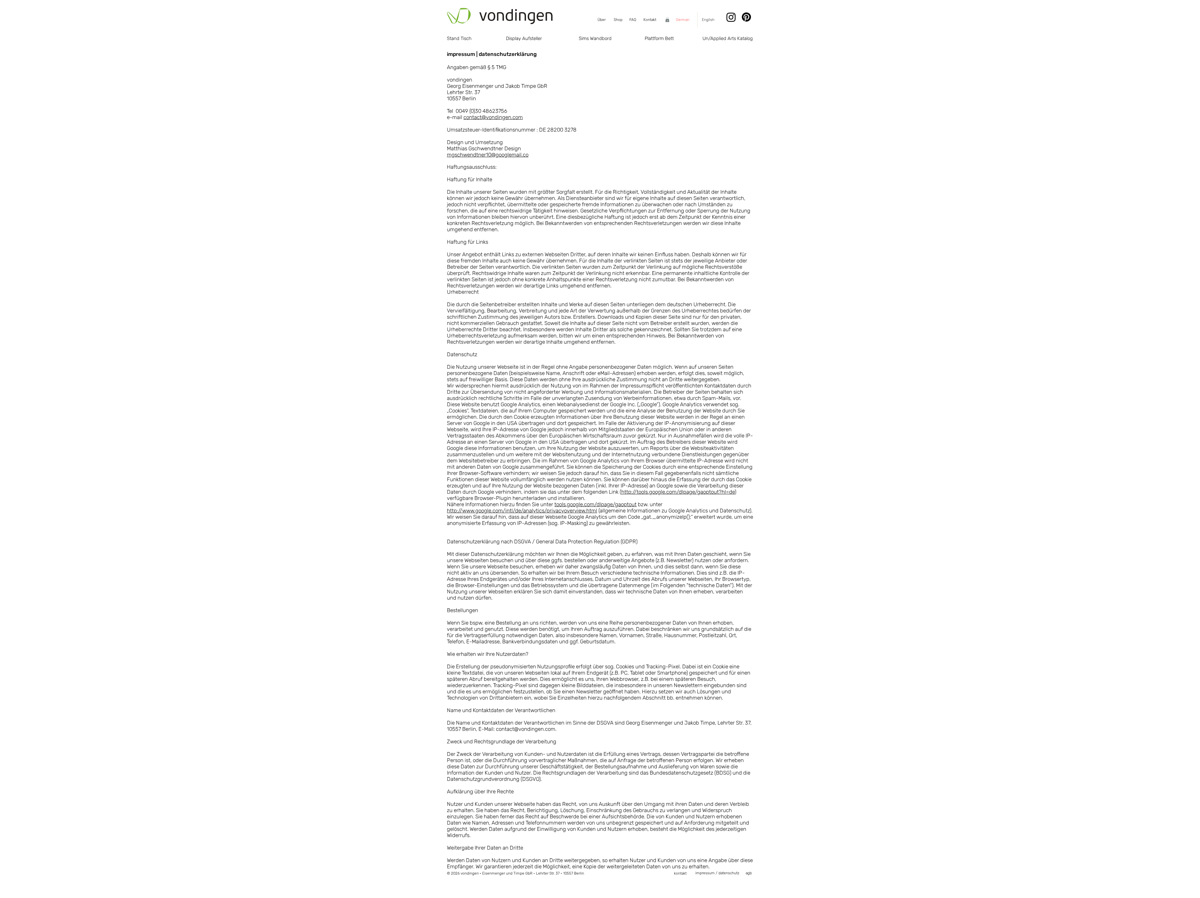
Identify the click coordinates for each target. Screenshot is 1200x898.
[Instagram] (731, 17)
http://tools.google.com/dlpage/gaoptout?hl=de (678, 492)
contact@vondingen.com (493, 117)
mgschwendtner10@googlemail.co (487, 155)
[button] (667, 19)
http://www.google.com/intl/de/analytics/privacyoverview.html (522, 510)
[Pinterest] (746, 17)
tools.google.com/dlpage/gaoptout (595, 504)
